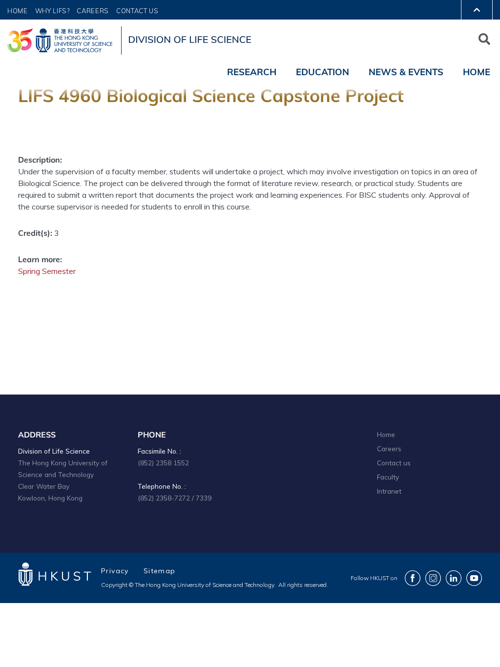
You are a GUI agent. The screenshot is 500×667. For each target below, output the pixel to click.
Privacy (115, 570)
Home (17, 11)
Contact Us (137, 11)
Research (251, 72)
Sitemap (160, 570)
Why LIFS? (52, 11)
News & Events (406, 72)
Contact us (394, 463)
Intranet (389, 491)
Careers (93, 11)
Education (322, 72)
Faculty (388, 477)
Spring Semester (47, 271)
